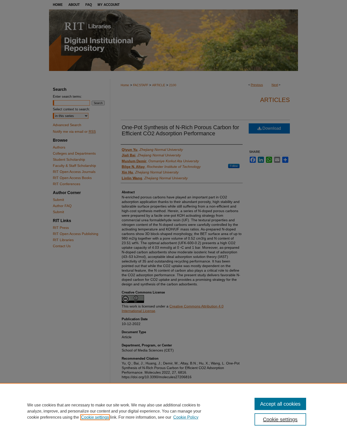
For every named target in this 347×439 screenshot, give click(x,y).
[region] (173, 411)
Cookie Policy (185, 417)
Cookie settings (95, 417)
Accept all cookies (280, 404)
